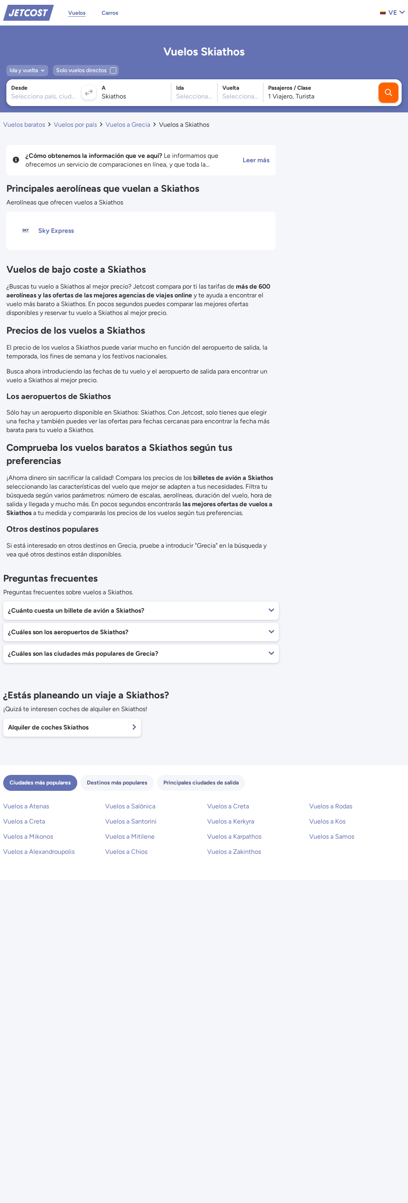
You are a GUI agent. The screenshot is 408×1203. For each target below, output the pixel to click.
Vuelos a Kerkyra (230, 821)
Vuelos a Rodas (330, 806)
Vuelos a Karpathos (234, 836)
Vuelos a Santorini (131, 821)
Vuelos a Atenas (26, 806)
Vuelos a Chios (126, 851)
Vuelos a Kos (327, 821)
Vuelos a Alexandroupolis (39, 851)
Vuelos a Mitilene (130, 836)
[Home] (28, 12)
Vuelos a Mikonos (28, 836)
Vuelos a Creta (228, 806)
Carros (110, 13)
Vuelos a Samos (331, 836)
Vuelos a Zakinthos (234, 851)
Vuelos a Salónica (130, 806)
